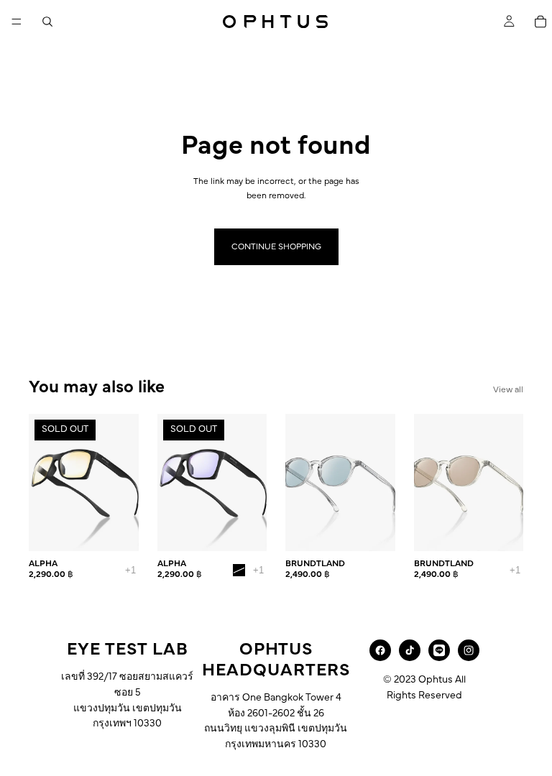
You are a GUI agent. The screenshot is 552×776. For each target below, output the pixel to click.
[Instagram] (468, 650)
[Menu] (16, 21)
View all (508, 389)
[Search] (47, 21)
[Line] (439, 650)
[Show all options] (130, 570)
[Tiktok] (409, 650)
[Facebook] (380, 650)
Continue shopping (276, 246)
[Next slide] (123, 483)
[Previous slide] (44, 483)
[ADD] (373, 529)
